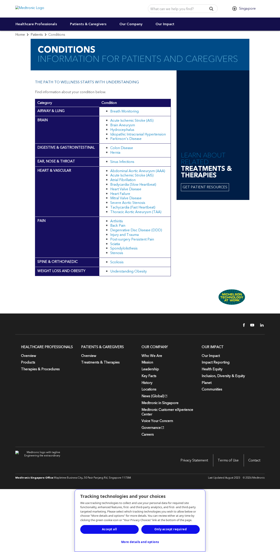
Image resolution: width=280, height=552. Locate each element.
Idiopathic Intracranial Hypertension (138, 134)
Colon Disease (121, 148)
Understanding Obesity (128, 271)
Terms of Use (228, 460)
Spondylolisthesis (124, 248)
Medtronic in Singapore (160, 403)
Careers (148, 434)
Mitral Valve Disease (126, 198)
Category (44, 103)
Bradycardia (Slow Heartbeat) (133, 185)
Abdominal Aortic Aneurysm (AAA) (137, 171)
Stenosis (116, 253)
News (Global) (153, 396)
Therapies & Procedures (40, 369)
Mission (147, 362)
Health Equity (212, 369)
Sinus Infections (122, 162)
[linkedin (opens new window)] (260, 325)
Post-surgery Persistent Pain (132, 239)
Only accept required (170, 529)
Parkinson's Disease (126, 139)
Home (20, 35)
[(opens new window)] (213, 297)
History (147, 383)
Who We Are (152, 356)
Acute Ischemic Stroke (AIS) (132, 121)
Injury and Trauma (124, 235)
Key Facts (149, 376)
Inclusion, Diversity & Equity (223, 376)
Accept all (109, 529)
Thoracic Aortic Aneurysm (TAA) (135, 212)
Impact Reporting (215, 362)
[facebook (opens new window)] (241, 325)
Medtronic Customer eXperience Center (167, 412)
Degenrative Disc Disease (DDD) (136, 230)
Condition (109, 103)
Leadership (150, 369)
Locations (149, 389)
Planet (207, 383)
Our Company (130, 24)
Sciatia (115, 244)
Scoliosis (117, 262)
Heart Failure (120, 194)
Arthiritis (116, 221)
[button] (211, 9)
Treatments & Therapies (100, 362)
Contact (254, 460)
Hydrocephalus (122, 130)
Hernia (115, 153)
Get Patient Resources (205, 187)
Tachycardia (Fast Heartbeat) (132, 207)
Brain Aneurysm (122, 125)
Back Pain (117, 226)
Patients (37, 35)
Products (28, 362)
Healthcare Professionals (36, 24)
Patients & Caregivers (88, 24)
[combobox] (176, 9)
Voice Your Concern (157, 421)
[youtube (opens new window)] (251, 325)
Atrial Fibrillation (123, 180)
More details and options (140, 542)
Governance (151, 428)
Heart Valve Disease (125, 189)
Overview (28, 356)
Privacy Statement (194, 460)
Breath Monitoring (124, 111)
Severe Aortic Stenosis (127, 203)
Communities (212, 389)
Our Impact (165, 24)
